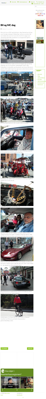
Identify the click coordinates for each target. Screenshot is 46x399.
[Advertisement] (17, 13)
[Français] (41, 15)
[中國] (38, 15)
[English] (35, 13)
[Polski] (39, 13)
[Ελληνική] (41, 13)
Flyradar (40, 79)
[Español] (38, 13)
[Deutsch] (36, 13)
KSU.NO (40, 74)
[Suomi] (43, 13)
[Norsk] (42, 15)
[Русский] (44, 13)
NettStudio (19, 395)
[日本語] (37, 15)
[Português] (40, 13)
